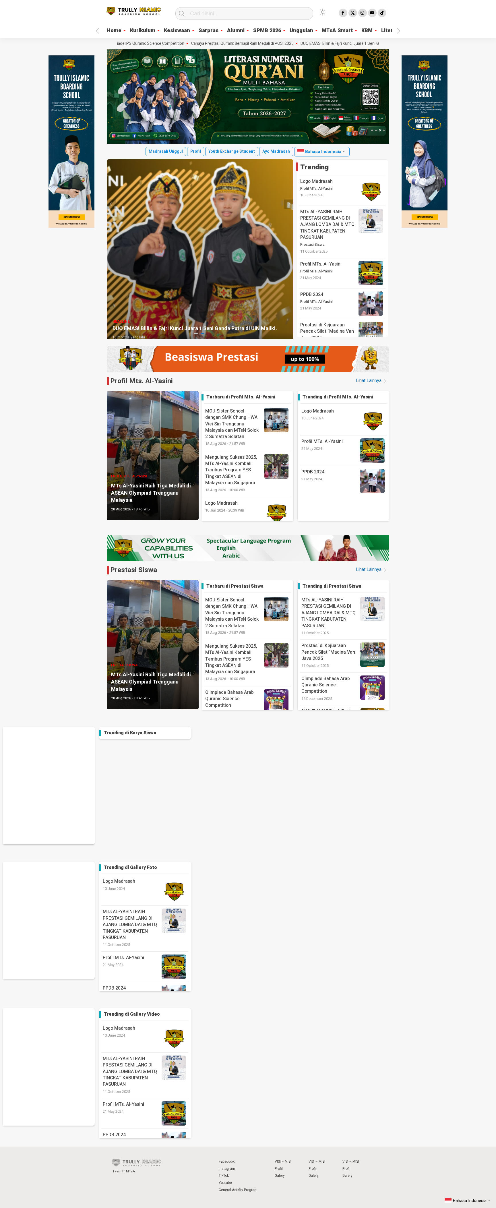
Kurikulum (142, 30)
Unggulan (301, 30)
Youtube (225, 1182)
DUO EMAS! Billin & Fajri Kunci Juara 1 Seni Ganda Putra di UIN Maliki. (312, 44)
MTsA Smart (337, 30)
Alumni (236, 30)
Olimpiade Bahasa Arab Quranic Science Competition (325, 685)
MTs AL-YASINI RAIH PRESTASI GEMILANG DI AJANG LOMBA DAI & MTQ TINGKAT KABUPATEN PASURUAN (327, 224)
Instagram (227, 1168)
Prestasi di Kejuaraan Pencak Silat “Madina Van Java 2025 (327, 331)
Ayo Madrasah (276, 151)
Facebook (227, 1161)
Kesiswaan (177, 30)
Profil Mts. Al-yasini (141, 381)
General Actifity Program (238, 1189)
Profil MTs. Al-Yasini (316, 188)
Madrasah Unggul (166, 151)
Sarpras (208, 30)
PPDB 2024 (311, 294)
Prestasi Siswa (312, 244)
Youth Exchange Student (231, 151)
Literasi (390, 30)
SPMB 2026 (267, 30)
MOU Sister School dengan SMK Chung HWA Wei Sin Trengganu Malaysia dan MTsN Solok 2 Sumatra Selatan (232, 427)
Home (114, 30)
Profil (195, 151)
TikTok (224, 1175)
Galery (280, 1175)
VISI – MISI (283, 1161)
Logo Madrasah (316, 181)
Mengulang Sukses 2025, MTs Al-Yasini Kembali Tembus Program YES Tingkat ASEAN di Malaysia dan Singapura (231, 473)
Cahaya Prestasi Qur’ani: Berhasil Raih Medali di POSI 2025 (194, 44)
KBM (367, 30)
